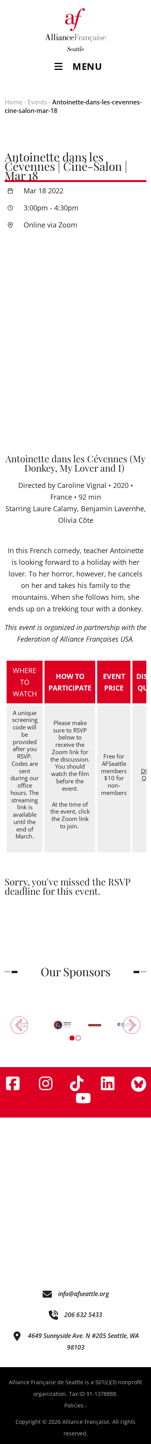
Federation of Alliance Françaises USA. (75, 639)
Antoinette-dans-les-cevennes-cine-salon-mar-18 (73, 106)
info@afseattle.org (83, 1294)
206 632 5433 (83, 1314)
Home (13, 102)
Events (37, 102)
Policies (74, 1405)
